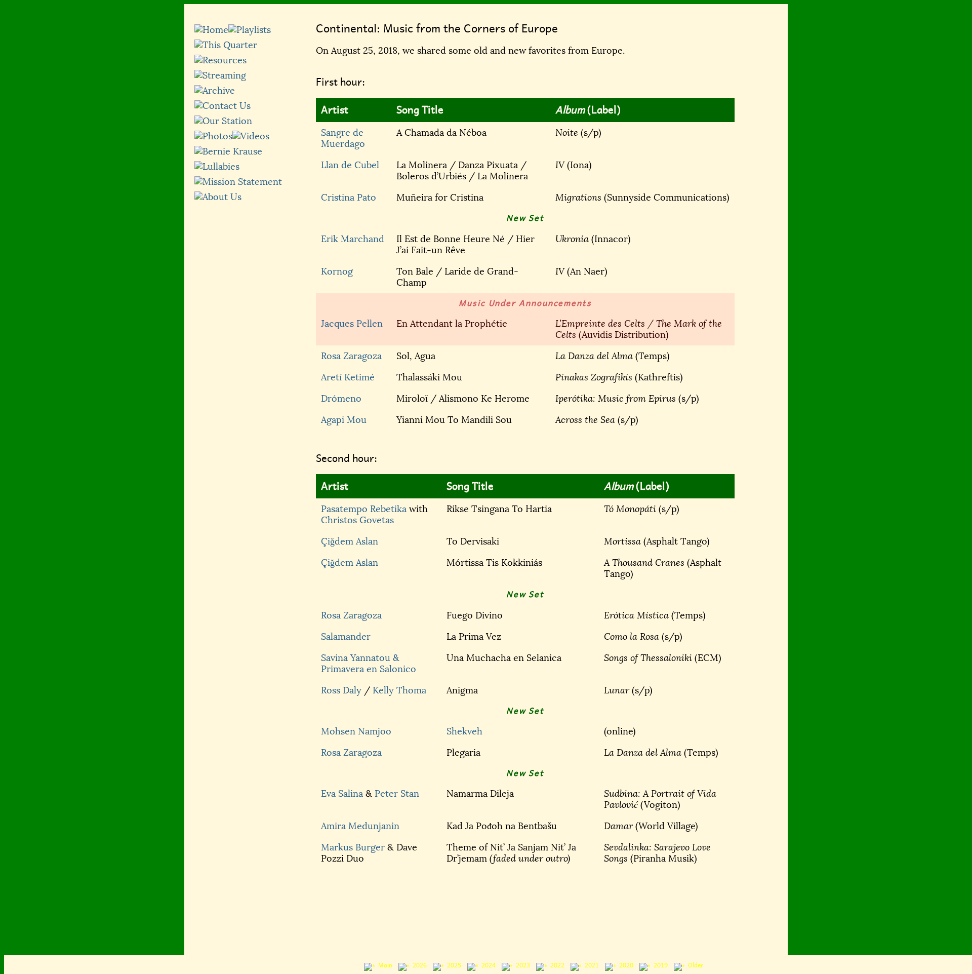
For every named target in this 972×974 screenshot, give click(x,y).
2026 (418, 965)
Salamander (346, 636)
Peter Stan (397, 793)
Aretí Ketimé (348, 377)
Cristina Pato (348, 197)
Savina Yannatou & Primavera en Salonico (368, 663)
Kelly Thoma (399, 690)
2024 (487, 965)
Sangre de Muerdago (343, 138)
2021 (590, 965)
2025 (452, 965)
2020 (624, 965)
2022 (555, 965)
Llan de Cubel (350, 165)
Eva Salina (342, 793)
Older (694, 965)
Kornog (337, 271)
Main (383, 965)
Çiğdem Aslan (349, 541)
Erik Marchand (352, 239)
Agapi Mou (344, 419)
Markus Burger (353, 847)
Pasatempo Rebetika (364, 509)
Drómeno (341, 398)
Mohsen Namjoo (356, 731)
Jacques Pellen (352, 323)
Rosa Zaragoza (351, 356)
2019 (659, 965)
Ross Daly (341, 690)
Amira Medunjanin (360, 826)
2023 (521, 965)
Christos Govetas (357, 520)
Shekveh (464, 731)
